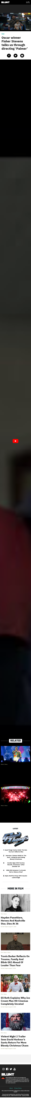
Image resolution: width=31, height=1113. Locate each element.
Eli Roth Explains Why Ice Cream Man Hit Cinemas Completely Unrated (15, 1000)
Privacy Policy (18, 1088)
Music (2, 764)
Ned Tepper (5, 926)
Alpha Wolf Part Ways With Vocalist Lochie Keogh (16, 876)
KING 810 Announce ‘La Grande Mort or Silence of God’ (16, 871)
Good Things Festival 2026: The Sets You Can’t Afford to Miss (16, 851)
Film (3, 34)
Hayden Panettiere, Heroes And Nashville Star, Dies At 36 (13, 920)
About (11, 1088)
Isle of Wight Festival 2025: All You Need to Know (13, 812)
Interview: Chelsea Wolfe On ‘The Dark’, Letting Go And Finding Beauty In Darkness (16, 857)
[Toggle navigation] (28, 2)
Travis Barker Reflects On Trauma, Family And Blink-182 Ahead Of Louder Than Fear (15, 961)
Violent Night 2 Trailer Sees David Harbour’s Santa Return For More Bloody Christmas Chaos (14, 1041)
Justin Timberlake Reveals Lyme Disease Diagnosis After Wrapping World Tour (15, 772)
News (6, 764)
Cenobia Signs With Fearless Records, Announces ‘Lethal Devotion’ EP (16, 864)
